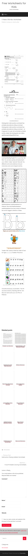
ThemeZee (22, 553)
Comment (5, 479)
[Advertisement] (14, 38)
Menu (5, 14)
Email (4, 506)
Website (4, 513)
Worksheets (7, 449)
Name (4, 500)
